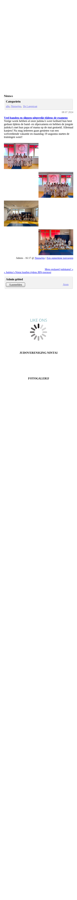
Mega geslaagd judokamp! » (59, 269)
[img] (52, 6)
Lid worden (38, 359)
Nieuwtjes (16, 106)
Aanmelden (15, 284)
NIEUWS (38, 362)
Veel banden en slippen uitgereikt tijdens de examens (36, 117)
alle (7, 106)
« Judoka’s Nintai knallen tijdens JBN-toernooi (27, 272)
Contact (38, 355)
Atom (66, 284)
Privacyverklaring (38, 365)
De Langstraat (30, 106)
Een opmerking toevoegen (60, 258)
